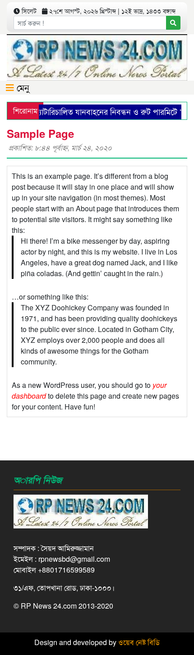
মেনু (21, 87)
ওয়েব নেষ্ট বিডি (139, 642)
